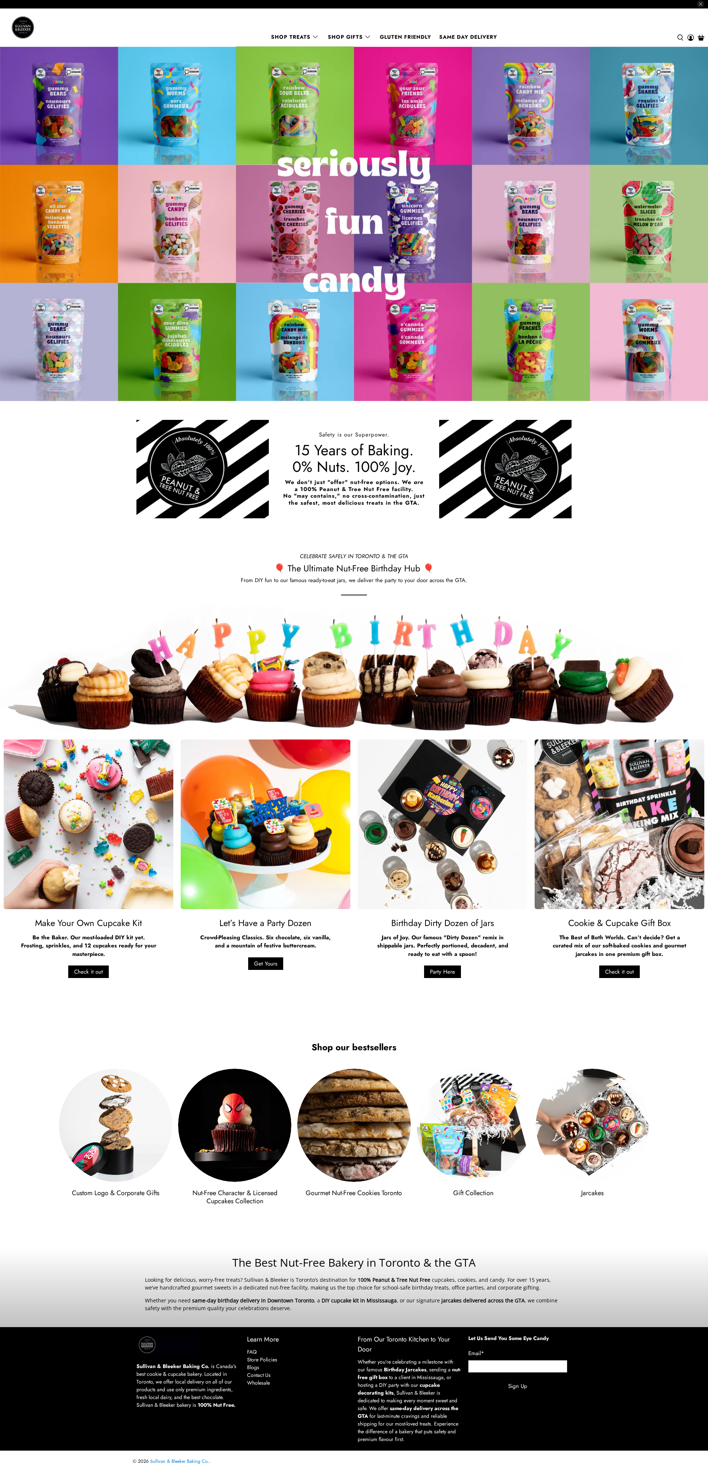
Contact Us (259, 1375)
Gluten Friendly (405, 37)
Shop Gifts (345, 37)
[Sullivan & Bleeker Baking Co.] (48, 27)
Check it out (88, 972)
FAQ (252, 1352)
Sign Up (517, 1386)
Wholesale (258, 1382)
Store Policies (262, 1359)
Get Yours (265, 964)
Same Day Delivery (468, 37)
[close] (700, 4)
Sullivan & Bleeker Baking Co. (179, 1461)
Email (476, 1353)
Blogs (253, 1367)
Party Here (442, 972)
